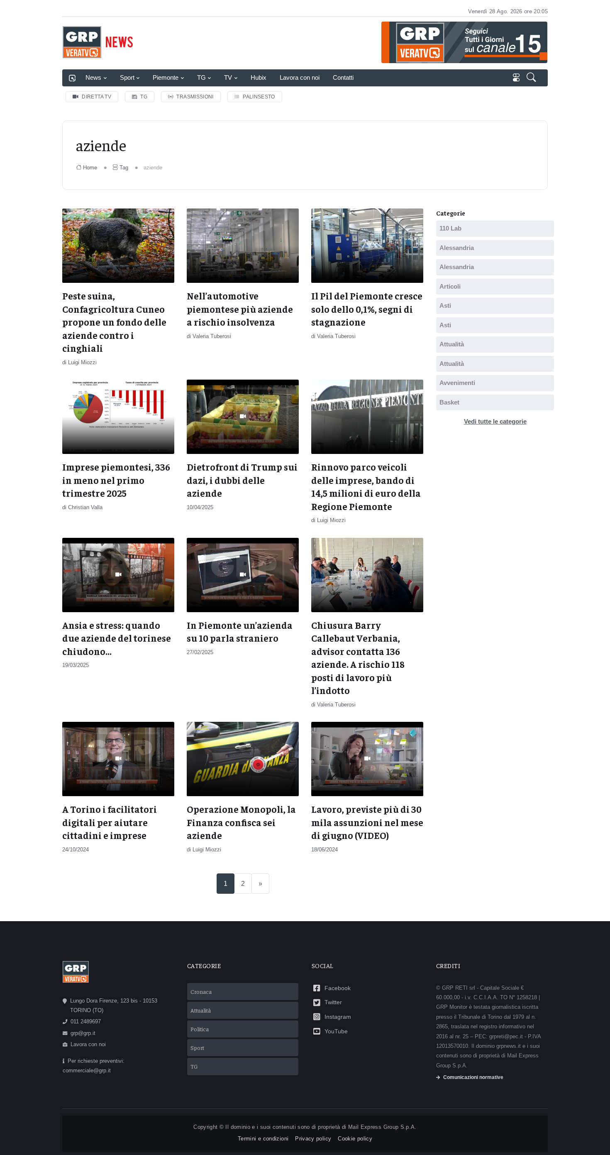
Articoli (450, 286)
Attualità (451, 344)
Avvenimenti (457, 382)
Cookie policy (355, 1138)
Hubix (258, 77)
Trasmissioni (194, 97)
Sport (127, 77)
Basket (449, 402)
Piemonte (165, 77)
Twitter (333, 1002)
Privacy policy (313, 1138)
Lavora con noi (300, 77)
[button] (532, 78)
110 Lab (450, 228)
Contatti (343, 77)
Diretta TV (96, 97)
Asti (445, 305)
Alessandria (456, 247)
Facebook (338, 988)
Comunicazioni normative (473, 1077)
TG (201, 77)
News (93, 77)
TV (228, 77)
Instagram (338, 1016)
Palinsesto (259, 97)
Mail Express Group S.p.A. (382, 1127)
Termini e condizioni (263, 1138)
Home (90, 167)
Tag (124, 167)
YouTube (336, 1031)
